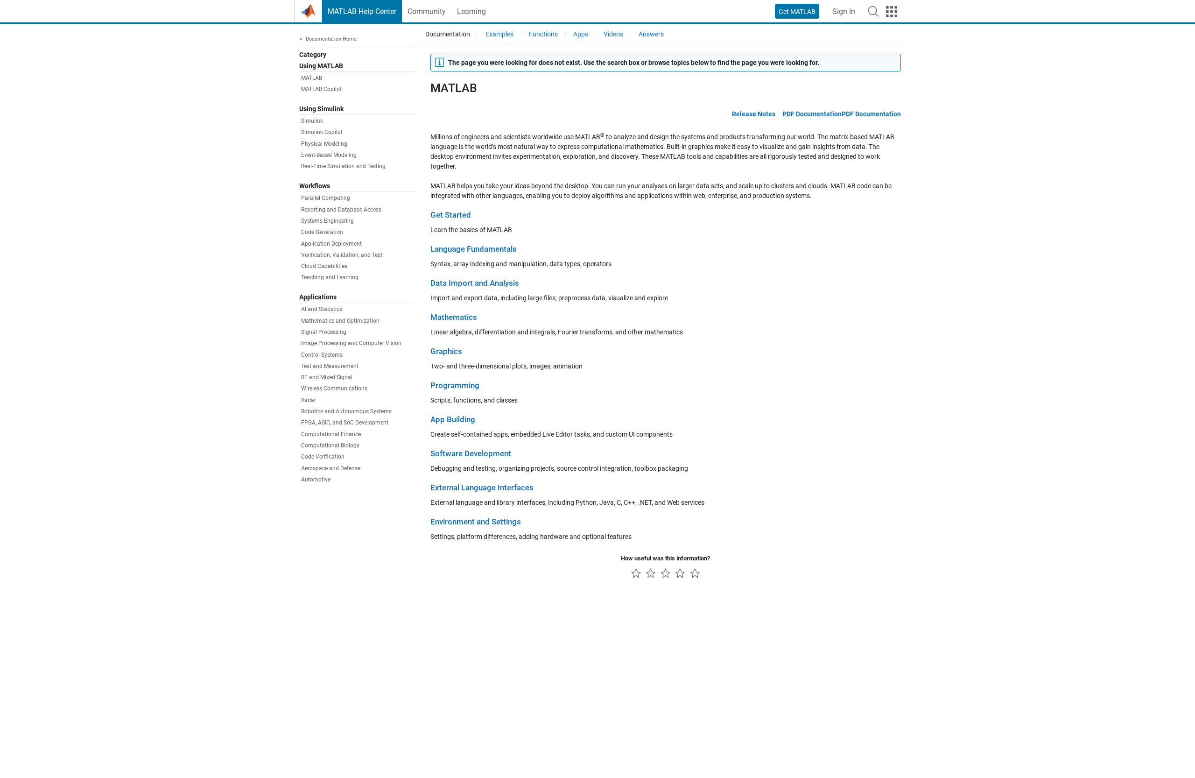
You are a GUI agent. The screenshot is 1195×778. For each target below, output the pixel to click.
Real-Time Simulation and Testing (343, 166)
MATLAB (311, 78)
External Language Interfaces (482, 487)
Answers (651, 34)
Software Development (470, 453)
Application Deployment (331, 243)
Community (427, 11)
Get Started (450, 215)
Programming (454, 385)
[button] (873, 11)
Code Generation (322, 232)
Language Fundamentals (473, 249)
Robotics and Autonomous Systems (346, 412)
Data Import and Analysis (474, 283)
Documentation (447, 34)
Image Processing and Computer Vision (351, 343)
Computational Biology (330, 446)
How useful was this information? (665, 558)
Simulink (312, 121)
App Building (452, 419)
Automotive (315, 479)
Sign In (843, 11)
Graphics (446, 351)
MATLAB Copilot (321, 89)
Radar (308, 400)
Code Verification (322, 457)
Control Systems (322, 355)
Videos (613, 34)
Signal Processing (323, 332)
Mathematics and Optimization (340, 321)
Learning (471, 11)
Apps (580, 34)
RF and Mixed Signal (326, 378)
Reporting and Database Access (341, 209)
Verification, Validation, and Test (341, 255)
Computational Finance (331, 434)
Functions (543, 34)
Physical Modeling (324, 144)
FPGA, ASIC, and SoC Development (344, 423)
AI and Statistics (321, 309)
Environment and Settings (475, 521)
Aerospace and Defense (330, 468)
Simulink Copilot (322, 132)
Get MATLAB (797, 11)
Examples (499, 34)
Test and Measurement (329, 366)
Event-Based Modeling (329, 155)
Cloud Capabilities (324, 266)
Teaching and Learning (329, 278)
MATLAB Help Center (362, 11)
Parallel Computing (325, 198)
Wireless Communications (334, 389)
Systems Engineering (327, 221)
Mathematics (453, 317)
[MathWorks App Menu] (891, 11)
